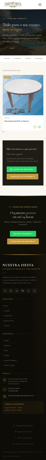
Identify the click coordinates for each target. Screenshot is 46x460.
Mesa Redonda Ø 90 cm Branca (16, 121)
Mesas (6, 350)
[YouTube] (22, 290)
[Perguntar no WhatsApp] (40, 127)
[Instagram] (10, 290)
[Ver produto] (35, 127)
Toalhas (6, 355)
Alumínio (17, 58)
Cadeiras (39, 58)
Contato (7, 326)
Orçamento (8, 316)
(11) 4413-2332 (13, 391)
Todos (7, 58)
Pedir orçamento (24, 234)
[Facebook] (5, 290)
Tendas (6, 341)
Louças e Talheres (10, 360)
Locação (7, 311)
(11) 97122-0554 (14, 388)
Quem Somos (9, 321)
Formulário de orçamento (22, 176)
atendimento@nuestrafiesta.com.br (21, 396)
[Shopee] (34, 290)
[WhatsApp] (16, 290)
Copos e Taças (9, 365)
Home (4, 48)
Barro (28, 58)
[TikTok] (28, 290)
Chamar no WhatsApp (23, 169)
